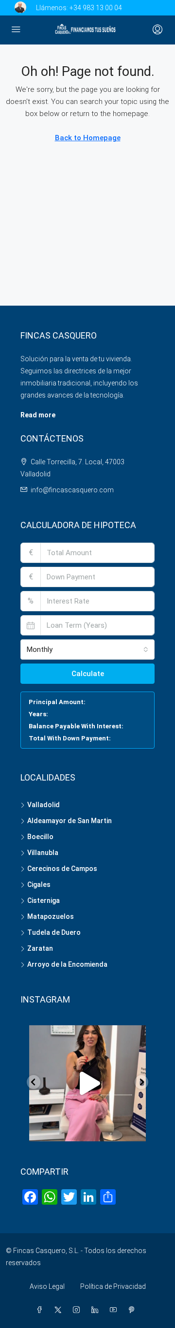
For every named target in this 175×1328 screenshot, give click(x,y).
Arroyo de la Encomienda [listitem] (67, 964)
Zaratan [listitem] (40, 948)
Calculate (87, 673)
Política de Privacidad (113, 1286)
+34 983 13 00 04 (96, 8)
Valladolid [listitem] (43, 805)
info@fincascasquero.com (72, 490)
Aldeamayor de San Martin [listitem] (69, 821)
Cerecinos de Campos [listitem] (62, 868)
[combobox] (87, 649)
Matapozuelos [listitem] (50, 916)
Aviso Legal (47, 1286)
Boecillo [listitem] (40, 837)
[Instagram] (78, 1310)
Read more (37, 415)
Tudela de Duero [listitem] (54, 932)
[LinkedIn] (96, 1310)
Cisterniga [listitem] (43, 900)
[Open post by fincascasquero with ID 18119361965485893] (87, 1083)
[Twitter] (59, 1310)
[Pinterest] (133, 1310)
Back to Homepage (88, 137)
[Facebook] (41, 1310)
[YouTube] (115, 1310)
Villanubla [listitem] (42, 852)
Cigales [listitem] (39, 884)
